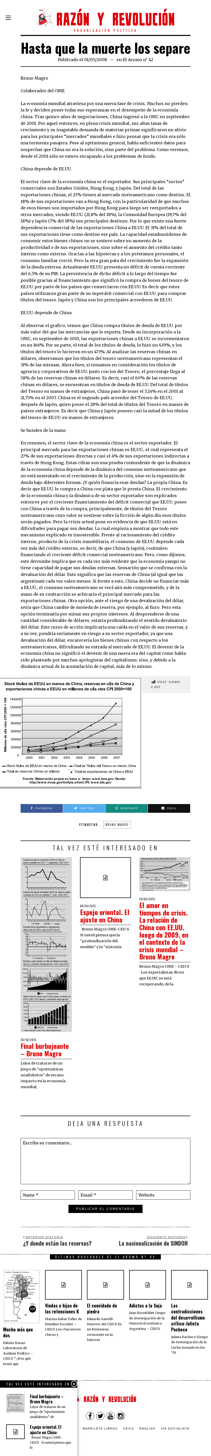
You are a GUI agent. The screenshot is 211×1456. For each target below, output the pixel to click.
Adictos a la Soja (145, 1305)
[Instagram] (121, 1416)
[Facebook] (90, 1416)
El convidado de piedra (102, 1308)
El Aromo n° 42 (138, 59)
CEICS (128, 1428)
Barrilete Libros (100, 1428)
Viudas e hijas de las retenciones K (62, 1308)
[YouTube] (111, 1416)
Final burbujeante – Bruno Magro (45, 1049)
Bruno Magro (117, 825)
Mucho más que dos (18, 1332)
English (147, 1428)
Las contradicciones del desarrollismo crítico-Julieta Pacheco (188, 1317)
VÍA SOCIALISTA (175, 1428)
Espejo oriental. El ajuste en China (104, 916)
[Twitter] (100, 1416)
